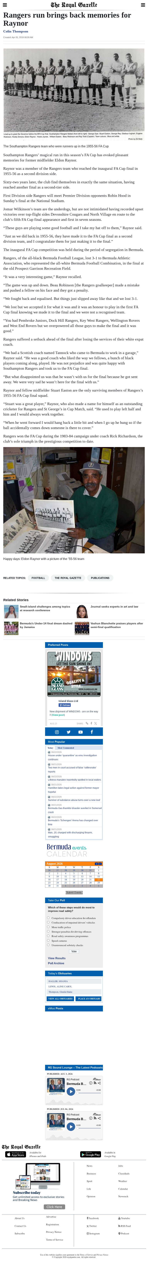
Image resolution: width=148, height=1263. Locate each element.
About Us (19, 1218)
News (89, 1165)
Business (91, 1173)
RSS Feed (125, 1226)
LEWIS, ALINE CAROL (60, 986)
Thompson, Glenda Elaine (60, 991)
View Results (57, 958)
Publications (100, 578)
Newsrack (123, 1196)
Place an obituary (89, 998)
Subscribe (20, 1233)
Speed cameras (59, 940)
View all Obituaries (60, 998)
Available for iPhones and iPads (37, 1154)
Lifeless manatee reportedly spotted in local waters (74, 779)
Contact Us (20, 1226)
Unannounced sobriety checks (67, 945)
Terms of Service (54, 1239)
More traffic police (61, 927)
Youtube (125, 1218)
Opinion (91, 1196)
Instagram (94, 1233)
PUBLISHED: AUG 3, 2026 (60, 1073)
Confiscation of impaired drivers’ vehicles (73, 922)
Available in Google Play (110, 1154)
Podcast (124, 1233)
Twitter (93, 1226)
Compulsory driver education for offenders (74, 918)
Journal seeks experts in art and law (114, 606)
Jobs (120, 1165)
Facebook (93, 1218)
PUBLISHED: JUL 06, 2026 (60, 1109)
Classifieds (124, 1173)
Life (89, 1188)
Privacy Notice (53, 1232)
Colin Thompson (15, 31)
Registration (52, 1224)
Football (38, 578)
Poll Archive (56, 963)
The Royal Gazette (68, 578)
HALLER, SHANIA (58, 981)
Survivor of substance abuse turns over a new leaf (74, 800)
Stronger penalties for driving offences (71, 931)
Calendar (123, 1188)
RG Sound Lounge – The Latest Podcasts (75, 1067)
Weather (122, 1181)
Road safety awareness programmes (70, 936)
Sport (89, 1181)
